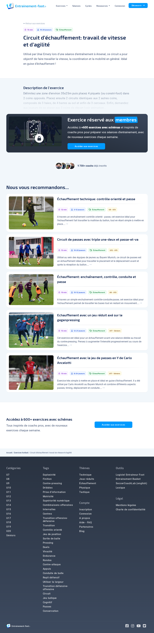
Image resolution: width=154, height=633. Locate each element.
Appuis (47, 568)
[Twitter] (145, 626)
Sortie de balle (51, 538)
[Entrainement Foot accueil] (26, 5)
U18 (8, 522)
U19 (8, 526)
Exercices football (21, 453)
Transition (49, 525)
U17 (8, 518)
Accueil (9, 453)
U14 (8, 505)
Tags (46, 468)
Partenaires (86, 526)
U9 (7, 483)
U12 (8, 496)
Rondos (47, 560)
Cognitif (47, 602)
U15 (8, 509)
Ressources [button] (102, 6)
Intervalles (49, 509)
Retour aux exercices (35, 23)
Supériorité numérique (56, 500)
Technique (85, 474)
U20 (8, 531)
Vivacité (47, 551)
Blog (82, 531)
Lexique (120, 487)
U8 (7, 479)
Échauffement (87, 483)
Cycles (88, 6)
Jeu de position (52, 534)
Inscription (85, 509)
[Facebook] (128, 626)
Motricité (48, 496)
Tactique (84, 492)
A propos (84, 518)
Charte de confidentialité (130, 509)
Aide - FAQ (85, 522)
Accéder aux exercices (86, 146)
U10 (8, 487)
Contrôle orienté (52, 529)
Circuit (47, 593)
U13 (8, 500)
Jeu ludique (50, 598)
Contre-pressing (52, 483)
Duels (46, 547)
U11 (8, 492)
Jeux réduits (86, 479)
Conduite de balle (53, 573)
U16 (8, 513)
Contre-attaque (52, 564)
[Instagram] (134, 626)
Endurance (49, 555)
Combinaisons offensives (58, 505)
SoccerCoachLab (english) (131, 483)
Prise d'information (54, 492)
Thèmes (84, 468)
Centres (47, 513)
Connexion (120, 6)
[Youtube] (140, 626)
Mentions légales (126, 505)
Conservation (51, 611)
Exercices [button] (61, 6)
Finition (47, 479)
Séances (76, 6)
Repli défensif (51, 577)
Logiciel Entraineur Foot (130, 474)
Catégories (13, 468)
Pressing (48, 542)
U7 (7, 474)
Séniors (10, 535)
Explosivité (49, 474)
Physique (84, 487)
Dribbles (48, 487)
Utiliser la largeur (53, 581)
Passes (47, 606)
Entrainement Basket (128, 479)
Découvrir (137, 5)
